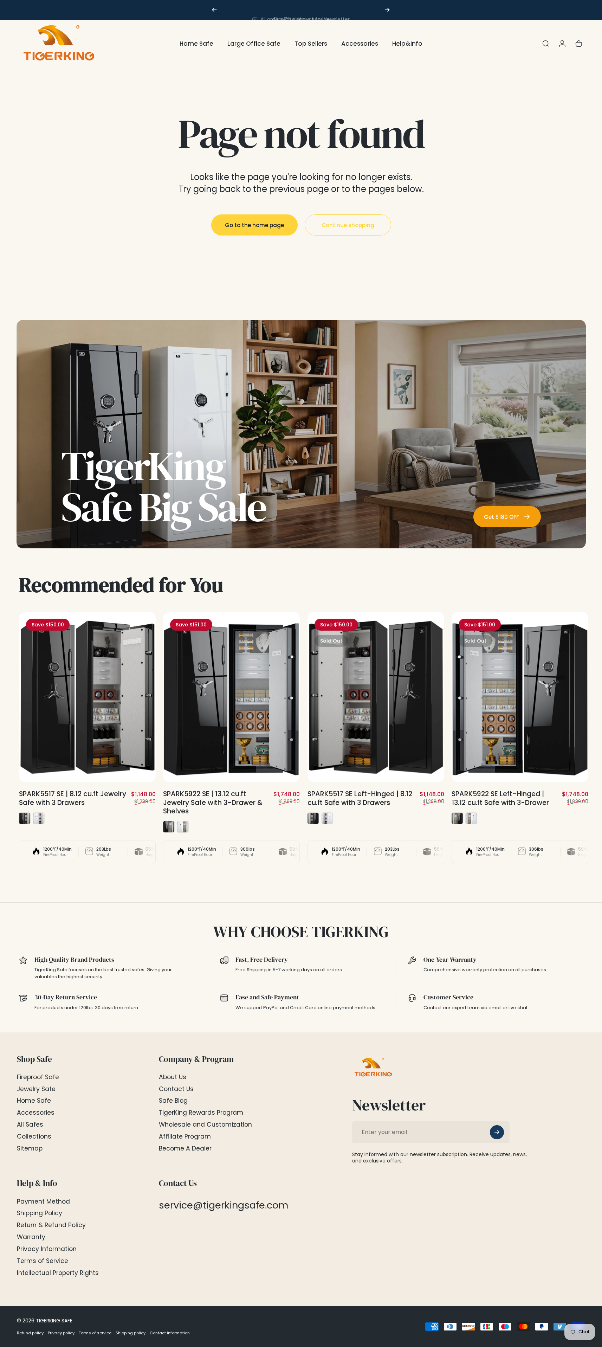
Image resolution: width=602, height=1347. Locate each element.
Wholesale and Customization (205, 1125)
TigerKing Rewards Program (201, 1113)
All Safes (30, 1125)
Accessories (35, 1113)
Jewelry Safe (36, 1089)
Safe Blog (173, 1101)
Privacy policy (61, 1333)
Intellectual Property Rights (58, 1273)
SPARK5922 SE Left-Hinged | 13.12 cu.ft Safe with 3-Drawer (500, 798)
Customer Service (448, 997)
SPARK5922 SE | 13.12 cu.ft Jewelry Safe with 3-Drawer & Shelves (213, 802)
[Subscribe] (497, 1132)
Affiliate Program (185, 1137)
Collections (34, 1137)
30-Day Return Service (65, 997)
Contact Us (176, 1089)
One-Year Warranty (450, 959)
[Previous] (214, 10)
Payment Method (43, 1202)
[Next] (387, 10)
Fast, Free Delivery (261, 959)
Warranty (31, 1237)
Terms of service (95, 1333)
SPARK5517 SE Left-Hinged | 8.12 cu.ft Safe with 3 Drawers (360, 798)
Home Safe (34, 1101)
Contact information (170, 1333)
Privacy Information (47, 1249)
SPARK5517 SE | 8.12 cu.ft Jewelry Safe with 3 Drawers (72, 798)
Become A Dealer (185, 1149)
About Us (172, 1077)
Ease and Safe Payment (267, 997)
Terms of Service (42, 1261)
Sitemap (30, 1149)
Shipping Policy (39, 1213)
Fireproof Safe (38, 1077)
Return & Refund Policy (51, 1225)
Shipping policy (130, 1333)
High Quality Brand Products (74, 959)
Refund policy (30, 1333)
